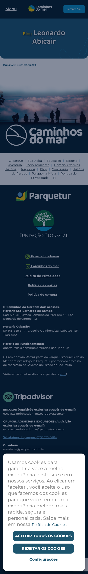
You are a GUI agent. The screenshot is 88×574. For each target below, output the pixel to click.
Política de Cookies (49, 524)
